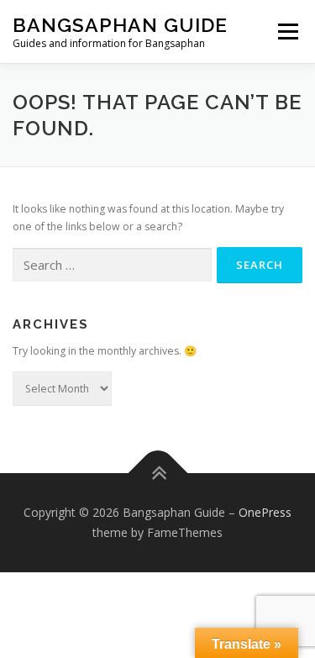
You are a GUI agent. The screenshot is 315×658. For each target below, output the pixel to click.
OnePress (265, 512)
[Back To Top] (157, 473)
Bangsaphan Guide (120, 24)
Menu (287, 31)
